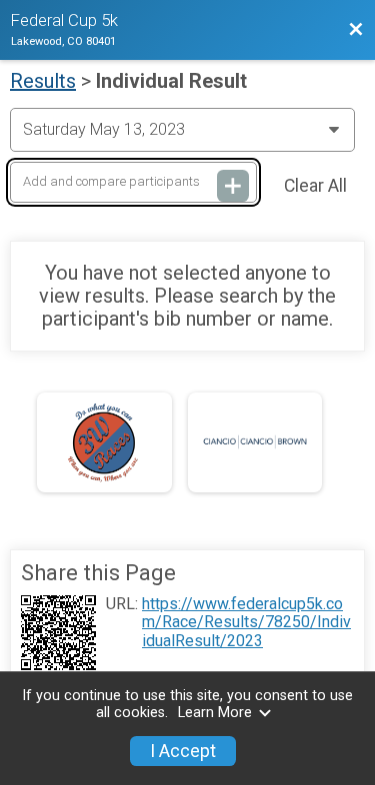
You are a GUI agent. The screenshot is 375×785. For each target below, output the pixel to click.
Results (43, 81)
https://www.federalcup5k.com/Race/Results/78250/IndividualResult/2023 (246, 622)
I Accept (183, 751)
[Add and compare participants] (233, 186)
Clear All (315, 186)
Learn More (215, 712)
